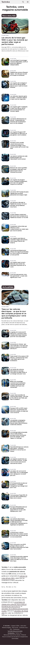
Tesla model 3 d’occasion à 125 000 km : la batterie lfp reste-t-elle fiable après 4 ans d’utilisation (19, 358)
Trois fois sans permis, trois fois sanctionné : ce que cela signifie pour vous (18, 276)
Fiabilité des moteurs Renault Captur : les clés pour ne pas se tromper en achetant (19, 74)
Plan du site (15, 627)
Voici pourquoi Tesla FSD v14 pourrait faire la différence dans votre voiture (18, 496)
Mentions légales (6, 627)
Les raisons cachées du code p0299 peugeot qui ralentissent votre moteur (18, 157)
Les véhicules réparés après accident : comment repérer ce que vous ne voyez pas (18, 97)
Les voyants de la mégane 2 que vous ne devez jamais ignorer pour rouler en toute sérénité (18, 85)
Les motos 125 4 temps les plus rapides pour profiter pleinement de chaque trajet (19, 193)
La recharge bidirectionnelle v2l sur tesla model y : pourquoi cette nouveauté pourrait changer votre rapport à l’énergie (18, 435)
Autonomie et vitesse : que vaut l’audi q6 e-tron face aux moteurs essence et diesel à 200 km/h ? (19, 346)
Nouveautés (9, 15)
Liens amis (23, 625)
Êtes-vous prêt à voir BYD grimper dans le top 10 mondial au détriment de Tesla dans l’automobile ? (19, 547)
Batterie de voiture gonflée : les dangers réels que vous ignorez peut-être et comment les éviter (18, 170)
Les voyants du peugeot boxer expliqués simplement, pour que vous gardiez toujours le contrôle (18, 182)
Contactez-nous (23, 627)
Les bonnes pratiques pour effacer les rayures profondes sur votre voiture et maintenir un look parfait (19, 253)
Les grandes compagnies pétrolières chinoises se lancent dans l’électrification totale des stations (18, 422)
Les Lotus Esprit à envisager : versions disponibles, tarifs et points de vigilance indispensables (19, 62)
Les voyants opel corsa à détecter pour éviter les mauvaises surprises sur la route (18, 265)
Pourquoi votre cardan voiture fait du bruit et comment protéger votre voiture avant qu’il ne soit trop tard (19, 145)
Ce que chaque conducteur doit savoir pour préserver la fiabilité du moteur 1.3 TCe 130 (19, 216)
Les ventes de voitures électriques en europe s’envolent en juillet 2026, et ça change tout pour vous (18, 372)
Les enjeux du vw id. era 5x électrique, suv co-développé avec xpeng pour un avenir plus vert (19, 473)
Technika (6, 2)
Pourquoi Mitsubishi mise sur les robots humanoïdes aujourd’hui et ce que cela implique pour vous (18, 509)
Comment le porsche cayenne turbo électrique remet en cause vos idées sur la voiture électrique (19, 559)
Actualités (7, 287)
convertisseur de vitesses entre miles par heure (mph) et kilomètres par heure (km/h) (14, 604)
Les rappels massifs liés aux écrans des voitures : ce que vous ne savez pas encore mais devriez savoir (18, 461)
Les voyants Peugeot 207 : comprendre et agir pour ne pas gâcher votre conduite (18, 133)
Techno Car (18, 633)
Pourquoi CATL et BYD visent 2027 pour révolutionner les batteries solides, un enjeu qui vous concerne (19, 410)
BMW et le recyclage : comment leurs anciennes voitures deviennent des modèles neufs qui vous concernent (17, 384)
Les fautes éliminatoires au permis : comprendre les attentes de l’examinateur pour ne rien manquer (18, 121)
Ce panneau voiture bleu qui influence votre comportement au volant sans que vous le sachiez (19, 228)
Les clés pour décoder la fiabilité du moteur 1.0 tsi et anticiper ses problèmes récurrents (18, 205)
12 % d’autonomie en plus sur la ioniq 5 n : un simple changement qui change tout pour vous (18, 485)
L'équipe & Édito (15, 625)
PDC (11, 629)
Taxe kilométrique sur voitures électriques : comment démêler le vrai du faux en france (19, 449)
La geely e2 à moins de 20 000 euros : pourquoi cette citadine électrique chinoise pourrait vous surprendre (18, 334)
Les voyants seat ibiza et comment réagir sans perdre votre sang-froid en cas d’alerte (18, 240)
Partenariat (16, 629)
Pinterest (23, 635)
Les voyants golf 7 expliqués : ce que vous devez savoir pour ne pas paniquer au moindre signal (19, 109)
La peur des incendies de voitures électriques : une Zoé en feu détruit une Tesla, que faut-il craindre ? (19, 397)
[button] (23, 2)
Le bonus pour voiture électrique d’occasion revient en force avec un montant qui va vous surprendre (19, 535)
